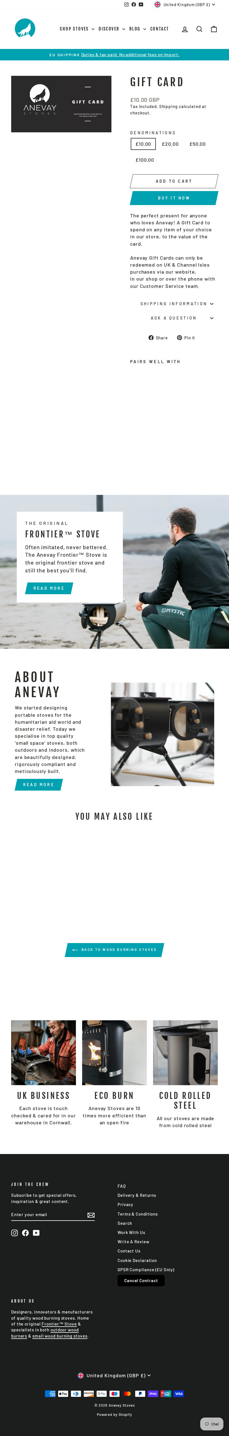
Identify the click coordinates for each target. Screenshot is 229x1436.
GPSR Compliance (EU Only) (146, 1269)
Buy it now (174, 198)
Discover (110, 29)
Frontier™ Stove (59, 1323)
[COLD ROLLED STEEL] (185, 1052)
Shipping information (173, 303)
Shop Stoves (75, 29)
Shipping (168, 106)
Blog (135, 29)
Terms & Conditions (138, 1213)
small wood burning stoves (59, 1335)
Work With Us (131, 1232)
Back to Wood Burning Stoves (118, 949)
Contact (159, 29)
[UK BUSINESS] (43, 1052)
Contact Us (129, 1250)
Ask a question (174, 318)
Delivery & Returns (137, 1195)
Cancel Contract (141, 1280)
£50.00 (197, 144)
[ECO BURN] (114, 1052)
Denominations (153, 132)
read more (49, 588)
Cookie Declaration (137, 1260)
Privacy (125, 1204)
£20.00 (170, 144)
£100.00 (144, 160)
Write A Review (133, 1241)
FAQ (122, 1185)
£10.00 (143, 144)
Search (125, 1223)
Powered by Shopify (114, 1414)
